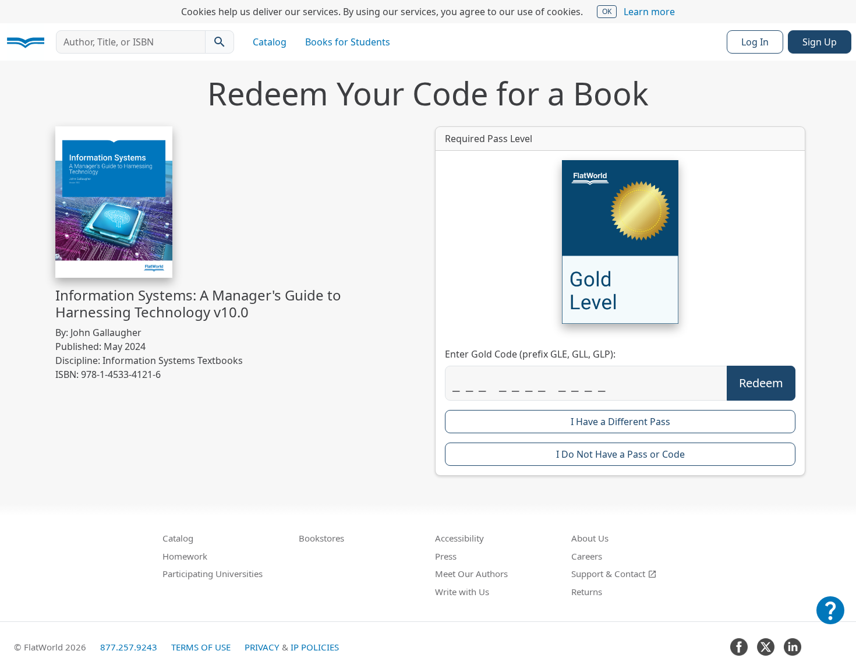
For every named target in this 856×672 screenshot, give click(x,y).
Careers (586, 556)
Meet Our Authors (471, 573)
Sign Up (819, 42)
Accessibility (459, 538)
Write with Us (462, 591)
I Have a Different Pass (620, 421)
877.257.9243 (128, 647)
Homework (184, 556)
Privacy (262, 647)
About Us (590, 538)
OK (606, 11)
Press (446, 556)
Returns (586, 591)
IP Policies (315, 647)
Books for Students (347, 42)
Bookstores (321, 538)
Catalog (269, 42)
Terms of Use (201, 647)
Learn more (649, 11)
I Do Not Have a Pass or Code (620, 454)
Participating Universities (212, 573)
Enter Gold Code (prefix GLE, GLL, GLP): (530, 354)
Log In (755, 42)
